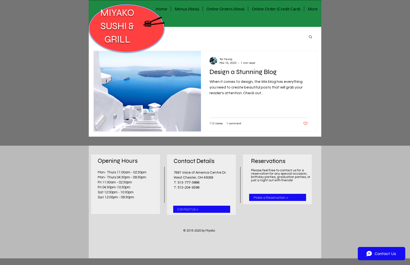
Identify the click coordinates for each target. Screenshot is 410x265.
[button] (310, 37)
